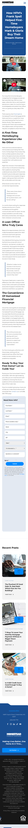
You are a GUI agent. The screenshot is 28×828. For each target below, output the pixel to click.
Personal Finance (13, 628)
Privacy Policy (6, 810)
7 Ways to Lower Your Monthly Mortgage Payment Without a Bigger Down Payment (14, 636)
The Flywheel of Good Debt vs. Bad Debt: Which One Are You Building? (14, 587)
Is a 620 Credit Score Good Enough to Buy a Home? (13, 685)
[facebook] (8, 724)
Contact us (14, 391)
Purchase (11, 580)
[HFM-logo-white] (14, 733)
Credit (6, 580)
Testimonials (18, 42)
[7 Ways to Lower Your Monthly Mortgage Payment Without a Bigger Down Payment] (14, 603)
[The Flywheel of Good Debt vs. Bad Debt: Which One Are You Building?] (14, 555)
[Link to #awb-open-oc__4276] (24, 3)
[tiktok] (17, 724)
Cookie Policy (14, 810)
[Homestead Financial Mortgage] (8, 2)
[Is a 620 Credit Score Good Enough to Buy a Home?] (14, 654)
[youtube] (20, 724)
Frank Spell (17, 114)
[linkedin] (14, 724)
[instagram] (11, 724)
